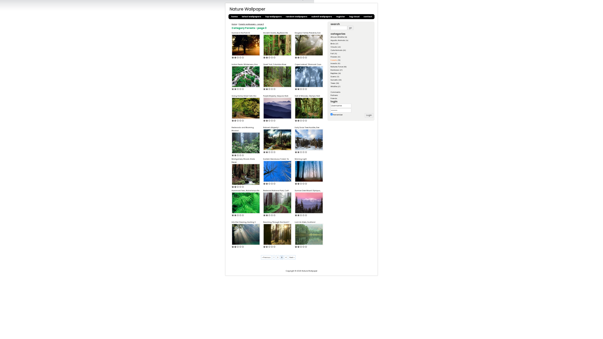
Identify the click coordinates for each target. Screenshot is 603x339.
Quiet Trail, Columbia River (274, 64)
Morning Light (301, 159)
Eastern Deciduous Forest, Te (276, 159)
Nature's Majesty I (271, 127)
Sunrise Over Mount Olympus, (308, 190)
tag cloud (354, 16)
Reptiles (334, 73)
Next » (291, 257)
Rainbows (335, 70)
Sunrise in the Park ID (241, 33)
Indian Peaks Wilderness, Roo (245, 64)
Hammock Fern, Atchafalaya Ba (245, 190)
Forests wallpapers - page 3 (251, 24)
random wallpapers (296, 16)
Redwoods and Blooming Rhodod (243, 129)
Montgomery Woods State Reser (243, 160)
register (340, 16)
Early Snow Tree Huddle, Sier (307, 127)
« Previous (266, 257)
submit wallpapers (321, 16)
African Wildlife (337, 37)
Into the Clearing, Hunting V (244, 222)
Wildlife (334, 86)
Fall (332, 53)
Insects (334, 63)
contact (368, 16)
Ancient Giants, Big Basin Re (275, 33)
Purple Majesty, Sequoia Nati (275, 96)
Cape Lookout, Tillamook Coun (308, 64)
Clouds (334, 47)
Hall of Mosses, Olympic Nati (307, 96)
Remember (338, 114)
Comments (335, 92)
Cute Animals (336, 50)
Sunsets (334, 80)
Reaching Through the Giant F (276, 222)
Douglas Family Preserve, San (308, 33)
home (234, 16)
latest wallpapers (251, 16)
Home (234, 24)
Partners (334, 95)
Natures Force (337, 66)
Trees (333, 83)
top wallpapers (273, 16)
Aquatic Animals (338, 40)
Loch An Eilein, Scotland (305, 222)
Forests (334, 60)
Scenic (334, 76)
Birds (333, 43)
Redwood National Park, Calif (276, 190)
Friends (334, 98)
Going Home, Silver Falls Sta (244, 96)
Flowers (334, 57)
